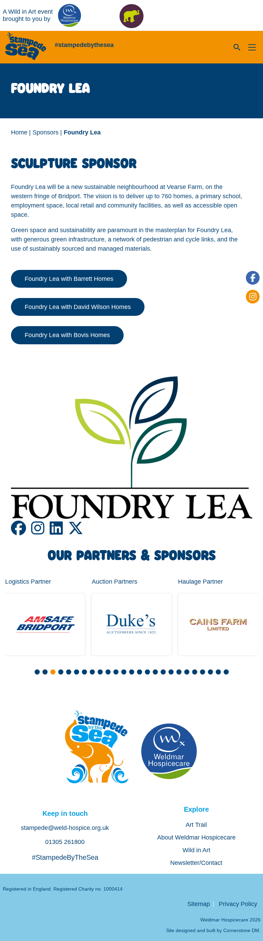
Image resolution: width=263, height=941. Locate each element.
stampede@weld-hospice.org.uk (65, 827)
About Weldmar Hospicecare (196, 837)
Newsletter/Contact (196, 862)
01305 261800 (65, 841)
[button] (37, 672)
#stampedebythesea (84, 44)
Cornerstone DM (241, 930)
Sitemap (198, 904)
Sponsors (46, 132)
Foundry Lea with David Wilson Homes (78, 306)
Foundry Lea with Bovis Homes (67, 335)
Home (19, 132)
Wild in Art (196, 850)
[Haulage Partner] (218, 624)
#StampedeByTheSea (65, 857)
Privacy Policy (238, 904)
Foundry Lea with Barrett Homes (69, 278)
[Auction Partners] (132, 624)
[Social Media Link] (21, 531)
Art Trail (196, 824)
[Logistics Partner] (45, 624)
